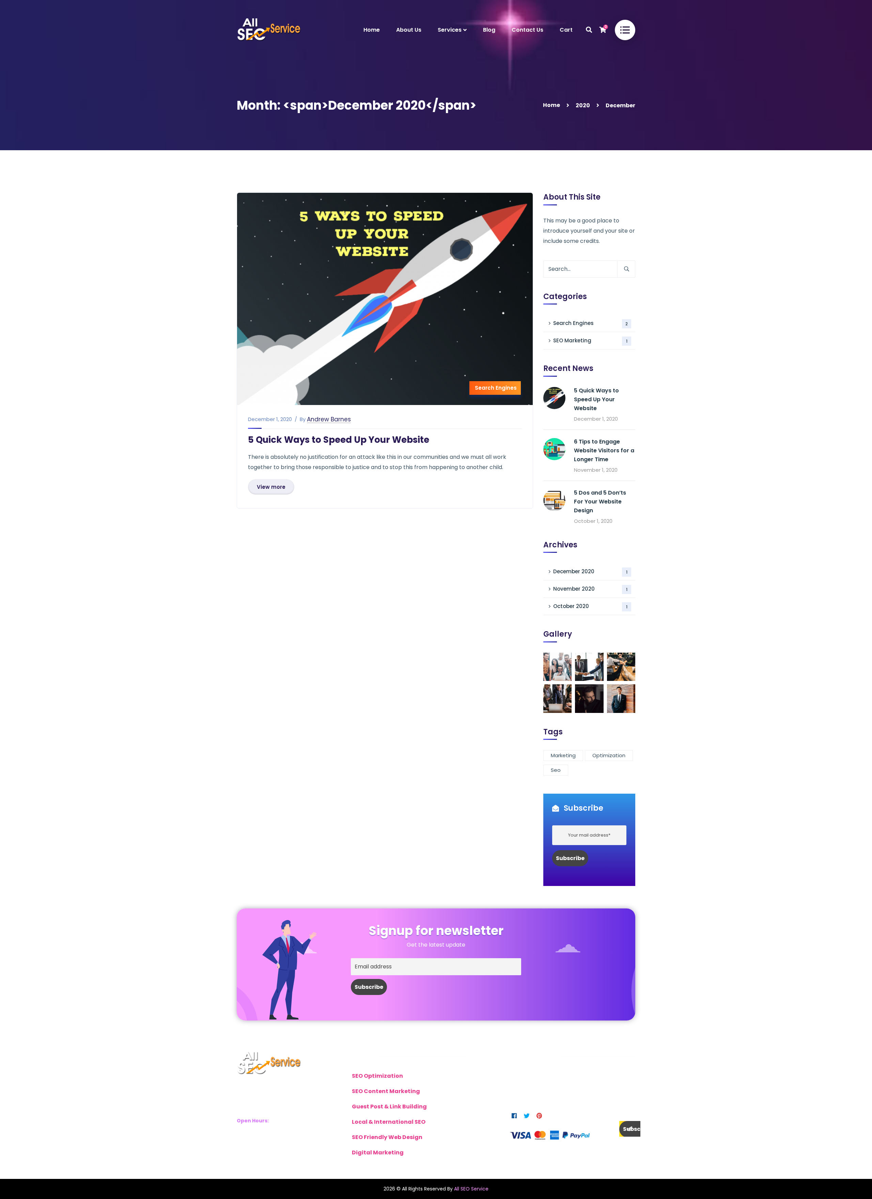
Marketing (563, 755)
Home (551, 105)
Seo (556, 770)
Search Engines (496, 387)
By (303, 419)
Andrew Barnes (329, 419)
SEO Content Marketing (386, 1091)
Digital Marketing (378, 1152)
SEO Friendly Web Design (387, 1137)
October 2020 (590, 606)
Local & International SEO (388, 1122)
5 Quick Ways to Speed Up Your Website (338, 440)
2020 (583, 105)
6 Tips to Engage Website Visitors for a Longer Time (604, 450)
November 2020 (590, 588)
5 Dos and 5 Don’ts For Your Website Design (600, 501)
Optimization (608, 755)
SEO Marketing (590, 340)
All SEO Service (471, 1188)
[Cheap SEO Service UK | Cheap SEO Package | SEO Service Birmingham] (268, 29)
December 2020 (590, 571)
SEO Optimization (377, 1076)
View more (271, 486)
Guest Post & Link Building (389, 1106)
